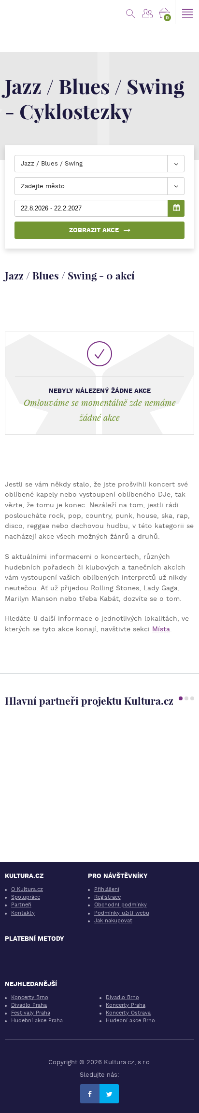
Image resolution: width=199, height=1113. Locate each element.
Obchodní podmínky (120, 905)
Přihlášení (106, 889)
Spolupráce (25, 897)
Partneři (21, 905)
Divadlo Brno (122, 997)
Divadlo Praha (29, 1005)
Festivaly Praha (30, 1013)
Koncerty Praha (125, 1005)
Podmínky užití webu (121, 913)
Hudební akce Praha (37, 1020)
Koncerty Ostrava (128, 1013)
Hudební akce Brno (130, 1020)
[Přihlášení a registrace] (147, 12)
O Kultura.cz (27, 889)
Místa (161, 629)
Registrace (107, 897)
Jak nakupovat (113, 921)
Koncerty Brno (29, 997)
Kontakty (23, 913)
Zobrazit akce (94, 230)
